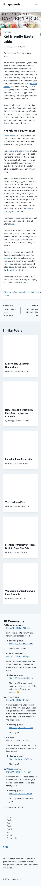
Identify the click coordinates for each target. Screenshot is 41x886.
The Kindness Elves (15, 502)
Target (10, 270)
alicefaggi (9, 47)
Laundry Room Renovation (19, 459)
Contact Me (12, 838)
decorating (8, 292)
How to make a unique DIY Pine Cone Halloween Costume (19, 413)
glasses (7, 258)
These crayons (15, 239)
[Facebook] (5, 847)
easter (17, 292)
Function (7, 32)
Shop (9, 832)
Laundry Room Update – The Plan (32, 310)
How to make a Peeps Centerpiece (9, 310)
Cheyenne (11, 769)
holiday (36, 292)
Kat (8, 737)
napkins (10, 151)
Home (9, 817)
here (12, 224)
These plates (9, 135)
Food (9, 826)
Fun (8, 823)
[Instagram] (7, 847)
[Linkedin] (3, 847)
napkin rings (24, 151)
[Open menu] (36, 4)
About (9, 835)
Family (9, 820)
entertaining (27, 292)
